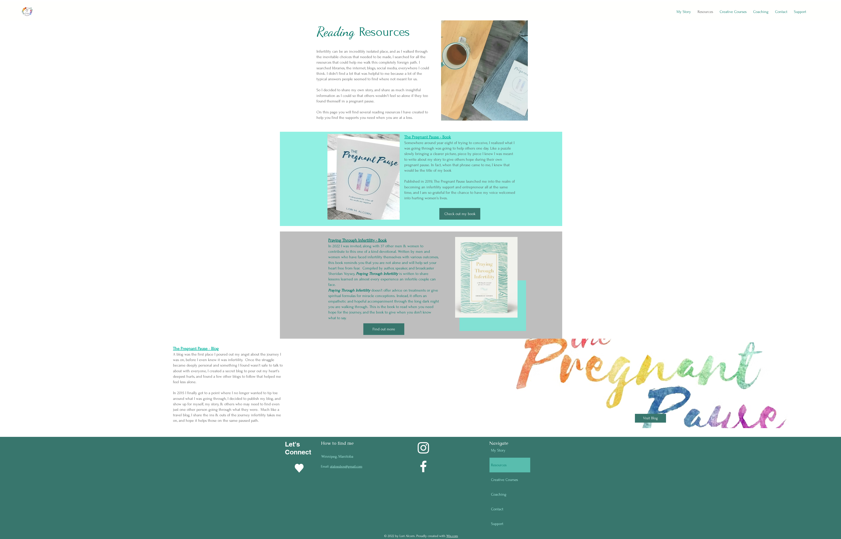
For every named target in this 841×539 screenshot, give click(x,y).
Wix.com (452, 536)
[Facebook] (423, 466)
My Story (498, 450)
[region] (494, 284)
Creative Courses (504, 480)
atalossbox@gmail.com (346, 466)
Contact (497, 509)
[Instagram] (423, 447)
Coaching (498, 494)
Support (497, 524)
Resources (499, 465)
